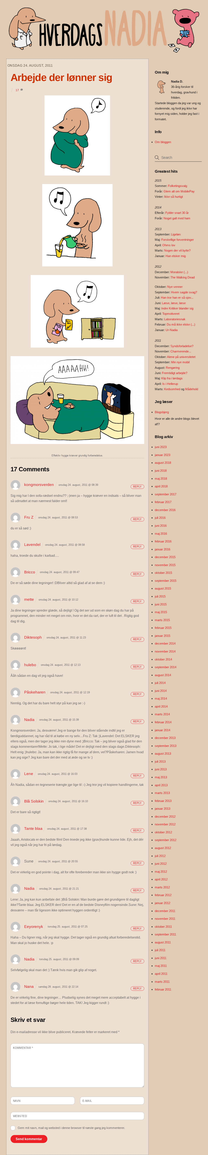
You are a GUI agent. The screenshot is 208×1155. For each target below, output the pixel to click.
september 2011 (165, 934)
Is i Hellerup (170, 383)
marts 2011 (162, 981)
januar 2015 (162, 635)
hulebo (30, 665)
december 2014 (165, 643)
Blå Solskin (34, 801)
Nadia (29, 720)
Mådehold (191, 389)
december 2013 (165, 738)
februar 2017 (163, 502)
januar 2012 (162, 903)
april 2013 (161, 785)
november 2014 (165, 651)
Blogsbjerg (162, 412)
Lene (28, 774)
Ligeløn (176, 234)
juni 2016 (161, 525)
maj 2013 (161, 777)
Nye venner (175, 286)
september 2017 (165, 494)
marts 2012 (162, 887)
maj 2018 (161, 478)
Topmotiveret (170, 313)
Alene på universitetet (181, 357)
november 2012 (165, 824)
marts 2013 (162, 793)
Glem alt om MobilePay (179, 191)
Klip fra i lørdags (172, 378)
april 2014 (161, 706)
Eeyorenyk (33, 926)
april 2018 (161, 486)
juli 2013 (160, 761)
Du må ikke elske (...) (181, 324)
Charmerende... (180, 351)
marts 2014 (162, 714)
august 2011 (163, 942)
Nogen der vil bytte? (177, 250)
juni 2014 (161, 690)
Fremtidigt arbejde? (174, 373)
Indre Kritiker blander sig (177, 308)
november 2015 (165, 565)
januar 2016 (162, 549)
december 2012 (165, 816)
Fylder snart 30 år (177, 212)
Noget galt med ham (177, 218)
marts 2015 (162, 620)
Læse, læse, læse (174, 303)
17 (17, 90)
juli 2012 (160, 856)
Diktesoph (33, 637)
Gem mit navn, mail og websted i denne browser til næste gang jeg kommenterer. (71, 1128)
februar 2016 (163, 541)
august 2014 (163, 675)
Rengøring (173, 367)
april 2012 (161, 879)
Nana (29, 986)
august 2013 (163, 753)
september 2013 (165, 746)
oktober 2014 (163, 659)
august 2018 (163, 462)
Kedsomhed (172, 389)
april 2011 (161, 973)
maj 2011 (161, 965)
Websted (20, 1116)
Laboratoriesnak (174, 319)
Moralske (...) (179, 272)
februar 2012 (163, 895)
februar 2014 (163, 722)
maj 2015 (161, 612)
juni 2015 (161, 604)
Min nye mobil (180, 362)
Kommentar (23, 1047)
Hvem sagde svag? (184, 292)
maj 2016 (161, 533)
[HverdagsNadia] (103, 51)
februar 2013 (163, 801)
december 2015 (165, 557)
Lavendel (32, 544)
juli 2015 (160, 596)
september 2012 (165, 840)
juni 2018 (161, 470)
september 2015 (165, 580)
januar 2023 (162, 455)
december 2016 (165, 510)
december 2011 (165, 911)
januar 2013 (162, 808)
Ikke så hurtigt (173, 196)
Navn (17, 1100)
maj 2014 (161, 698)
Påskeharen (35, 692)
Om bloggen (163, 142)
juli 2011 (160, 950)
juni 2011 (160, 958)
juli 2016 (160, 517)
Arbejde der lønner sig (61, 77)
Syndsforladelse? (181, 346)
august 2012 (163, 848)
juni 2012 (161, 863)
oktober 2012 (163, 832)
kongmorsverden (39, 485)
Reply (137, 486)
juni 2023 (161, 447)
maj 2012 (161, 871)
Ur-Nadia (172, 330)
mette (29, 599)
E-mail (87, 1100)
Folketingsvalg (177, 186)
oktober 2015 (163, 572)
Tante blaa (33, 828)
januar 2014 (162, 730)
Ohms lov (168, 245)
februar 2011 (163, 989)
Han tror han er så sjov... (177, 297)
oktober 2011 (163, 926)
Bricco (29, 572)
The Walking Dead (182, 277)
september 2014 (165, 667)
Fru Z (29, 517)
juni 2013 (161, 769)
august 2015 (163, 588)
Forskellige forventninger (177, 239)
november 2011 (165, 918)
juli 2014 (160, 683)
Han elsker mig (176, 256)
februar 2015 (163, 627)
